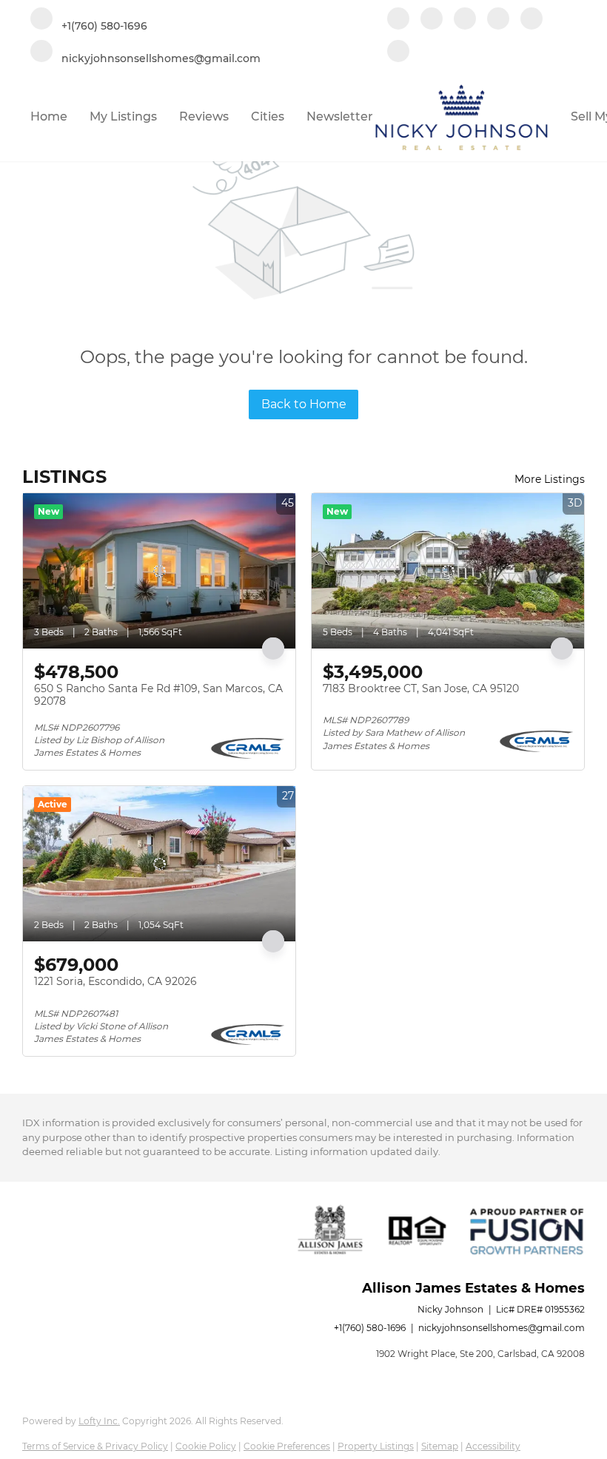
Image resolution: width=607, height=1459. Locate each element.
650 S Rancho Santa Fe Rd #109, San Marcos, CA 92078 (158, 695)
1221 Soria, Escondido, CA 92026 (115, 981)
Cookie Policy (205, 1446)
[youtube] (531, 20)
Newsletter (339, 116)
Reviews (204, 116)
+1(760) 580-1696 (370, 1327)
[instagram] (498, 20)
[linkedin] (431, 20)
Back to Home (303, 404)
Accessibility (493, 1446)
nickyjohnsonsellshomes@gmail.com (501, 1327)
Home (48, 116)
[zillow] (465, 20)
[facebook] (398, 20)
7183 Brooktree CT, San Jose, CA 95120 (421, 688)
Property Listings (376, 1446)
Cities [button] (267, 116)
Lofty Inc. (99, 1420)
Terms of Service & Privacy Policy (95, 1446)
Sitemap (439, 1446)
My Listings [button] (123, 116)
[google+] (398, 52)
